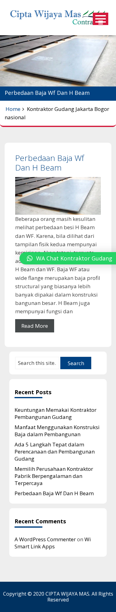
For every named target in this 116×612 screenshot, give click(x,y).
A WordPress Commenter (45, 539)
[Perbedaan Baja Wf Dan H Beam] (58, 196)
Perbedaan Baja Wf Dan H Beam (49, 162)
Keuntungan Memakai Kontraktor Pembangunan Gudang (56, 413)
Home (13, 108)
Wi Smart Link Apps (53, 543)
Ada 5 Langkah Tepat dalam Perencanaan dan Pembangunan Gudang (55, 451)
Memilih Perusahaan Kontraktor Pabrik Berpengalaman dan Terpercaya (54, 476)
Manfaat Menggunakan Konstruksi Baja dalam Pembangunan (57, 431)
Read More (34, 325)
